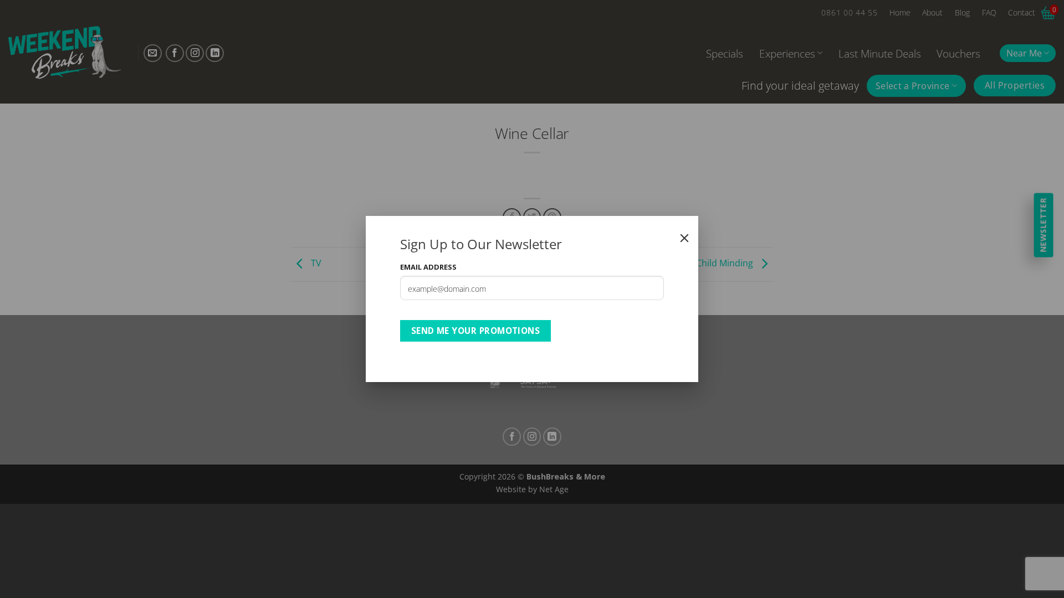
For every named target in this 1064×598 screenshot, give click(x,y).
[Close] (684, 238)
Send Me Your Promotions (475, 330)
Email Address (428, 267)
